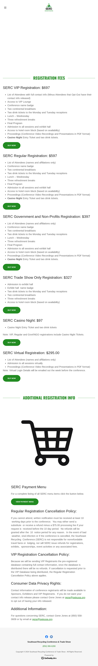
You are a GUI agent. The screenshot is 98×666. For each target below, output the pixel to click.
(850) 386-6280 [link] (49, 646)
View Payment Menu (25, 502)
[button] (10, 7)
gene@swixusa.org (75, 597)
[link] (49, 7)
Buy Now (12, 145)
